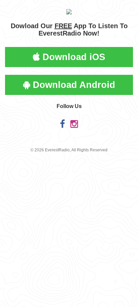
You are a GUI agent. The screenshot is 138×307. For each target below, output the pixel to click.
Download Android (72, 85)
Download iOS (72, 57)
